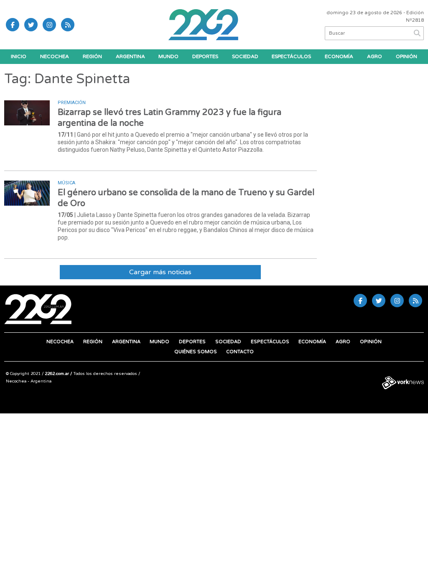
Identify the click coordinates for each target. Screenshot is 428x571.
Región (92, 56)
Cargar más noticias (160, 272)
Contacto (240, 351)
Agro (374, 56)
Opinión (406, 56)
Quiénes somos (195, 351)
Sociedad (245, 56)
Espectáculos (291, 56)
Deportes (205, 56)
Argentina (130, 56)
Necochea (54, 56)
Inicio (18, 56)
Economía (339, 56)
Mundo (168, 56)
